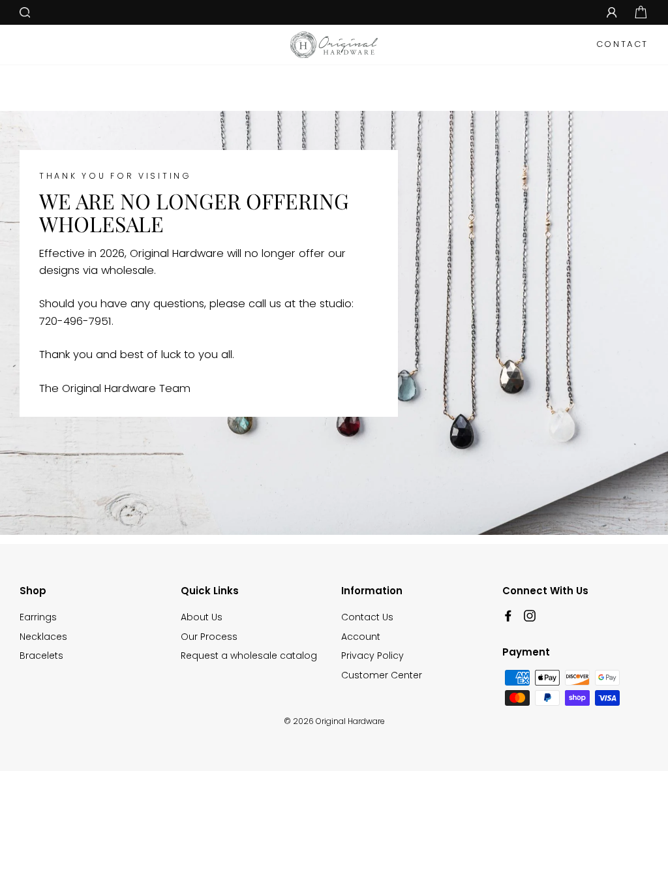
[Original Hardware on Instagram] (530, 615)
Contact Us (367, 617)
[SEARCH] (25, 12)
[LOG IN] (612, 12)
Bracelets (41, 655)
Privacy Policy (372, 655)
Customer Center (381, 675)
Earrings (38, 617)
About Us (201, 617)
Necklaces (43, 636)
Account (360, 636)
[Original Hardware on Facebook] (508, 615)
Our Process (209, 636)
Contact (622, 44)
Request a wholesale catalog (249, 655)
